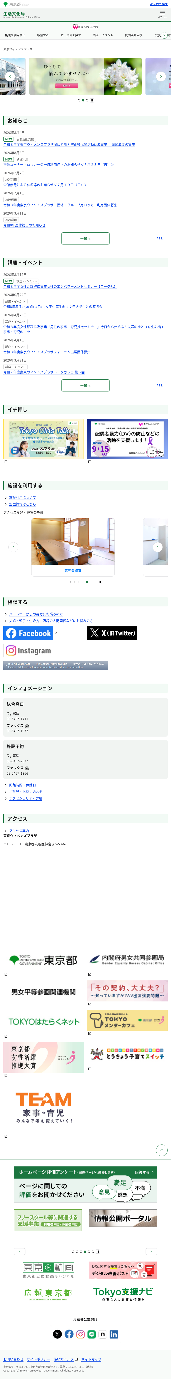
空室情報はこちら (22, 503)
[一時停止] (92, 100)
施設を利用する (15, 35)
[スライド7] (95, 582)
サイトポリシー (38, 1359)
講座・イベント (103, 35)
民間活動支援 (133, 35)
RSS (159, 238)
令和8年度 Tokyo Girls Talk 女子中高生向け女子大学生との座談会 (52, 306)
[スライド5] (87, 582)
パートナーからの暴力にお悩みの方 (36, 613)
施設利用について (22, 497)
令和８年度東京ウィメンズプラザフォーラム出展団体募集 (47, 351)
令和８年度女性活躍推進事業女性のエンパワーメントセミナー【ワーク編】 (60, 286)
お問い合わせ (13, 1359)
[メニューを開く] (162, 15)
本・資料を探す (71, 35)
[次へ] (161, 76)
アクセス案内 (19, 830)
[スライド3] (87, 100)
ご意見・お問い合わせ (26, 791)
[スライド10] (93, 1252)
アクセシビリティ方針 (25, 798)
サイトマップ (91, 1359)
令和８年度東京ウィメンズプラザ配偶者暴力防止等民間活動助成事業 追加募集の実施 (69, 144)
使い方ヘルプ (64, 1359)
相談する (43, 35)
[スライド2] (83, 100)
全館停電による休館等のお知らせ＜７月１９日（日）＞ (45, 184)
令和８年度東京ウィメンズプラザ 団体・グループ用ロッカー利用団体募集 (60, 204)
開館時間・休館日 (22, 784)
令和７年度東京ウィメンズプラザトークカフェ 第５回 (44, 371)
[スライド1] (79, 100)
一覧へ (85, 238)
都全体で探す (159, 4)
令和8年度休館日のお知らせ (24, 224)
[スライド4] (83, 582)
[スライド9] (89, 1252)
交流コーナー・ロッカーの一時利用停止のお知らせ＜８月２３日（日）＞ (58, 164)
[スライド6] (91, 582)
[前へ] (10, 76)
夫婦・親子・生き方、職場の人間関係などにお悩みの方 (51, 620)
